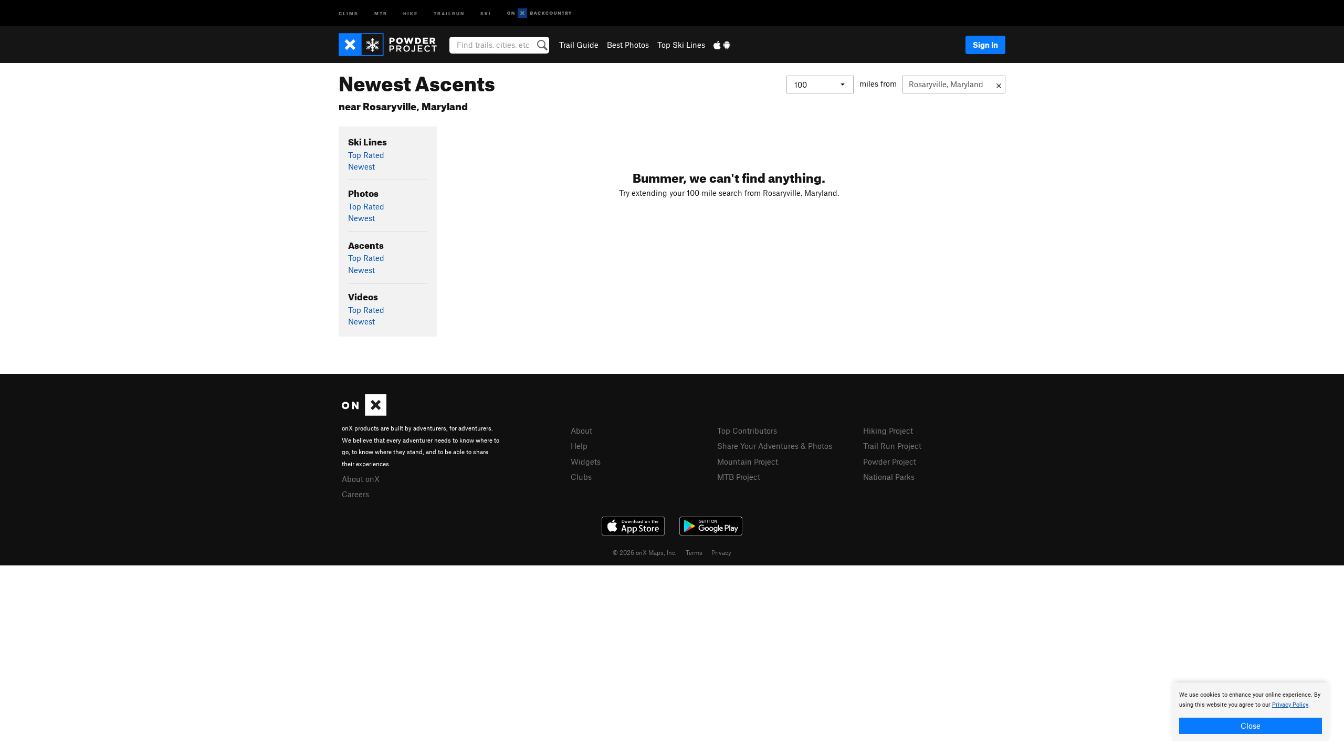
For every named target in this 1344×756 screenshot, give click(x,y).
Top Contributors (747, 430)
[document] (1250, 712)
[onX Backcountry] (539, 13)
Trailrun (449, 12)
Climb (349, 12)
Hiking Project (888, 430)
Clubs (581, 476)
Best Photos (628, 44)
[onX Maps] (364, 412)
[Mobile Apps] (721, 44)
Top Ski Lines (681, 44)
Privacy (721, 552)
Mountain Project (747, 461)
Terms (694, 552)
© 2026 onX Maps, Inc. (645, 552)
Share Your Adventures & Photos (774, 445)
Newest (361, 166)
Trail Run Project (892, 445)
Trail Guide (578, 44)
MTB (380, 12)
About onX (361, 479)
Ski (485, 12)
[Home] (393, 44)
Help (579, 445)
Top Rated (366, 155)
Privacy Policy (1290, 704)
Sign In (985, 44)
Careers (355, 494)
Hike (410, 12)
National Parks (889, 476)
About (581, 430)
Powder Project (889, 461)
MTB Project (738, 476)
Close (1251, 725)
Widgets (586, 461)
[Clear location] (998, 84)
